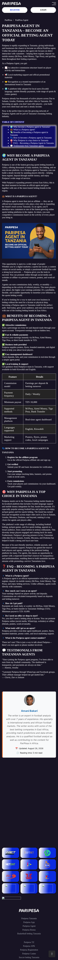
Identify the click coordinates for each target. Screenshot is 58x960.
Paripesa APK (29, 946)
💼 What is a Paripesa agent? (22, 129)
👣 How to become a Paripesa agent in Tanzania (31, 138)
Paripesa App (29, 922)
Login (43, 10)
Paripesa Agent (29, 926)
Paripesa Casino (29, 953)
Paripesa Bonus (29, 930)
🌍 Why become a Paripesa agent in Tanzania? (30, 127)
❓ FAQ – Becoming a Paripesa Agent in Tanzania (32, 143)
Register (15, 10)
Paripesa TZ (29, 942)
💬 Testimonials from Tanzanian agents (27, 146)
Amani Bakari (29, 710)
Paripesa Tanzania (29, 918)
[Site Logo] (11, 3)
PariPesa (8, 20)
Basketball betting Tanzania (29, 933)
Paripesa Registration (29, 950)
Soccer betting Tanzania (29, 957)
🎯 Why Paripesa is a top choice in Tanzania (29, 140)
